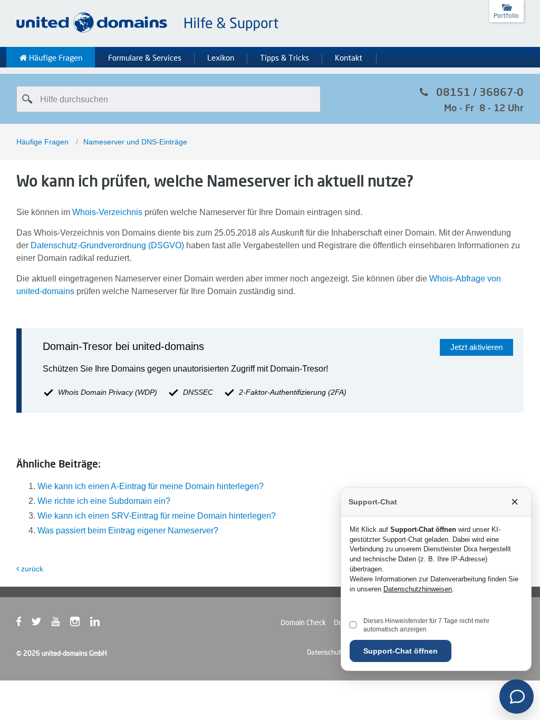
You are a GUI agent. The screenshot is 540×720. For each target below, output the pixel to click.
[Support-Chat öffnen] (516, 696)
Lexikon (220, 58)
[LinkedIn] (100, 623)
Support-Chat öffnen (400, 651)
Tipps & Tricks (284, 58)
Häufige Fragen (54, 58)
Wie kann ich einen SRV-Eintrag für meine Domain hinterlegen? (156, 515)
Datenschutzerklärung (339, 652)
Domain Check (303, 622)
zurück (32, 569)
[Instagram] (80, 623)
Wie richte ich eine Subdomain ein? (103, 501)
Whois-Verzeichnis (107, 212)
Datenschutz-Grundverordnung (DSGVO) (107, 245)
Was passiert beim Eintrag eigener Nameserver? (127, 530)
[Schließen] (515, 502)
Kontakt (348, 58)
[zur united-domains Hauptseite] (148, 30)
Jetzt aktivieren (476, 347)
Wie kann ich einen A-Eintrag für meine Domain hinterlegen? (150, 486)
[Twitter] (42, 623)
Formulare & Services (144, 58)
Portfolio (506, 16)
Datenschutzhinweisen (417, 589)
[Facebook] (24, 623)
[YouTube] (61, 623)
